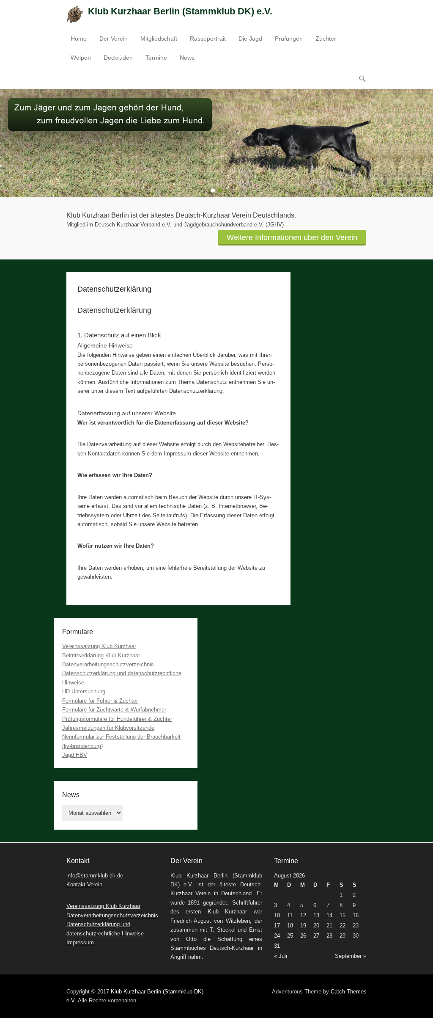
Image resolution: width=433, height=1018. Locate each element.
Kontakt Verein (84, 884)
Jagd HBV (74, 755)
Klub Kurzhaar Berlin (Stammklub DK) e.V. (180, 11)
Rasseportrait (208, 38)
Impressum (80, 942)
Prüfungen (289, 38)
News (187, 57)
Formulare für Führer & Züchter (100, 701)
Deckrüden (118, 57)
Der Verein (113, 38)
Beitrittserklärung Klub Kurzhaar (101, 655)
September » (350, 956)
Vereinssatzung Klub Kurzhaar (99, 646)
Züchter (325, 38)
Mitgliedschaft (158, 38)
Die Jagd (250, 38)
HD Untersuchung (83, 691)
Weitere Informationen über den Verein (292, 237)
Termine (156, 57)
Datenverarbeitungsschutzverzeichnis (108, 664)
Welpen (81, 57)
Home (79, 38)
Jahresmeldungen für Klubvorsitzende (108, 728)
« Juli (280, 956)
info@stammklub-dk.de (94, 875)
